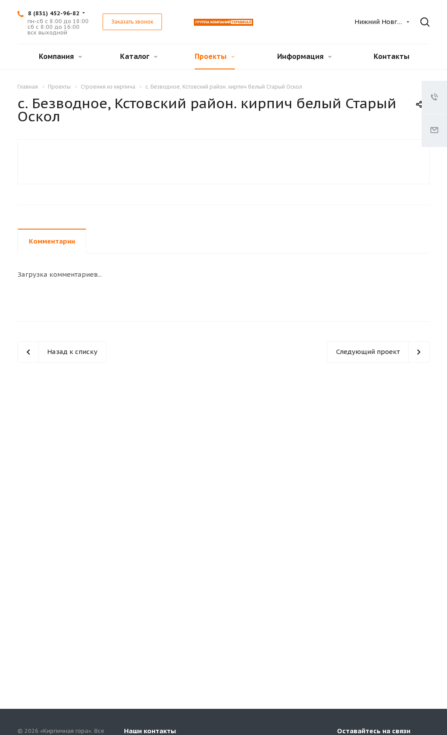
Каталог (135, 56)
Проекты (211, 56)
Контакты (391, 56)
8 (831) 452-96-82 (53, 13)
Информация (301, 56)
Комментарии (52, 241)
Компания (57, 56)
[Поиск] (423, 22)
